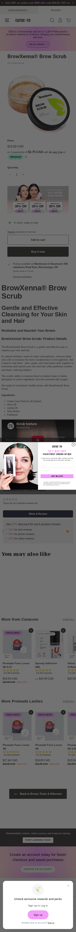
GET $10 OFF (57, 476)
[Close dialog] (73, 444)
